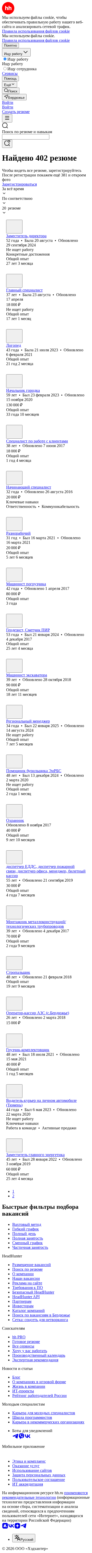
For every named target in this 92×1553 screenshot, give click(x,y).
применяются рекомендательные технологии (45, 1495)
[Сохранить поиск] (7, 144)
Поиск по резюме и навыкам (27, 132)
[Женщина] (14, 226)
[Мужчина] (14, 381)
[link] (10, 91)
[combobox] (25, 137)
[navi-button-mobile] (7, 118)
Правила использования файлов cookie (36, 40)
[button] (7, 102)
